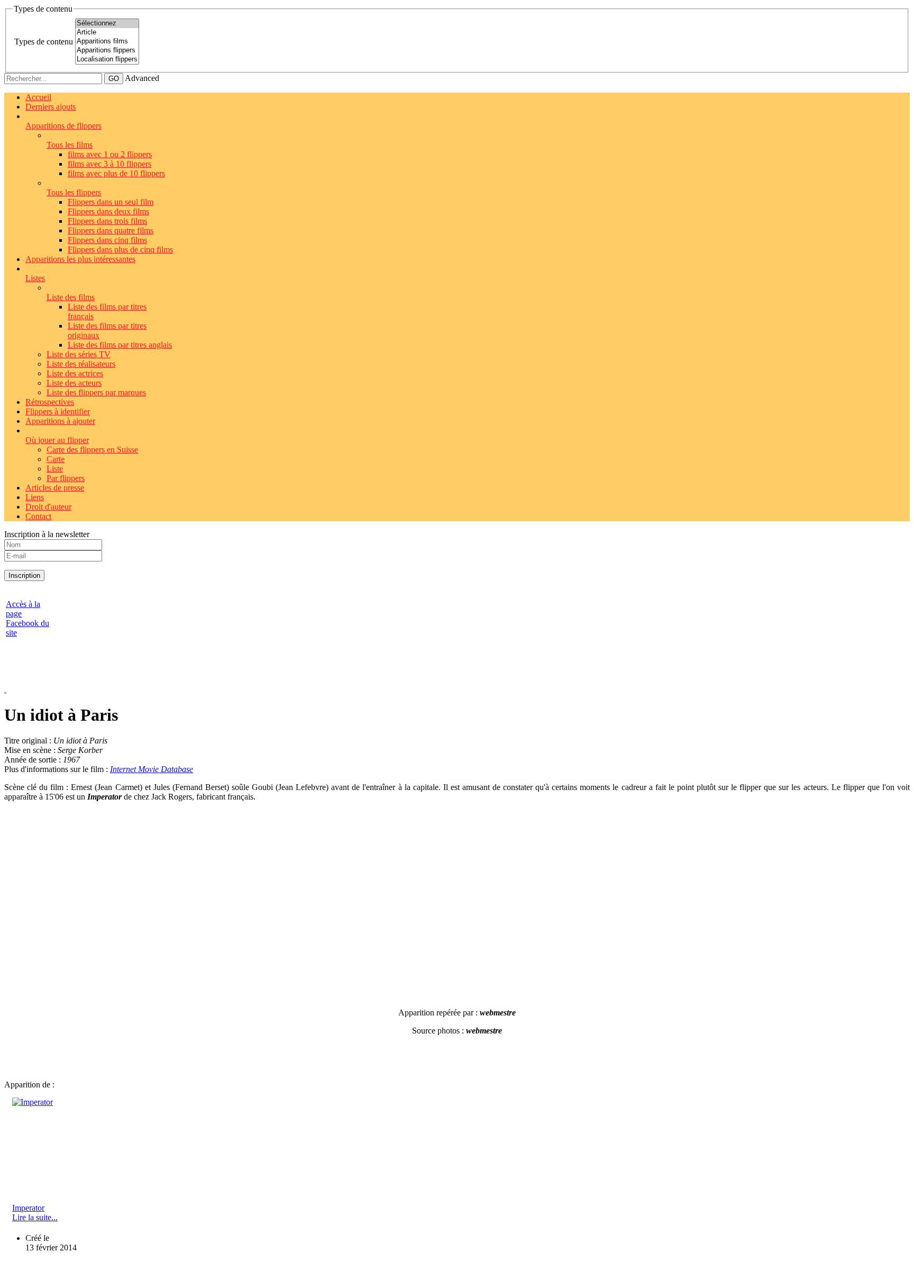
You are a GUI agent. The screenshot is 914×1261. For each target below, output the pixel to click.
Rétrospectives (49, 401)
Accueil (38, 97)
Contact (38, 516)
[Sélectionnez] (107, 23)
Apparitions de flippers (63, 125)
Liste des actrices (75, 373)
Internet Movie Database (151, 769)
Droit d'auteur (48, 506)
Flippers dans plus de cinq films (120, 249)
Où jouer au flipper (57, 440)
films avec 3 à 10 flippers (109, 163)
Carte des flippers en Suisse (92, 449)
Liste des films (71, 297)
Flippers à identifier (57, 411)
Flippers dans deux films (108, 211)
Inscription (24, 575)
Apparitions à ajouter (60, 420)
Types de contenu (43, 41)
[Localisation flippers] (107, 59)
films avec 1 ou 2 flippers (110, 154)
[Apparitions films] (107, 41)
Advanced (142, 78)
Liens (34, 497)
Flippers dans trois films (107, 220)
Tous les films (70, 144)
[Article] (107, 32)
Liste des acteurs (74, 382)
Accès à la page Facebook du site (27, 618)
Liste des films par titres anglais (120, 344)
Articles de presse (54, 487)
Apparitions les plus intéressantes (80, 259)
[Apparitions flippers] (107, 50)
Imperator (28, 1207)
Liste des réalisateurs (81, 363)
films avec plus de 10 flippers (116, 173)
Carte (56, 459)
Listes (35, 278)
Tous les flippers (74, 192)
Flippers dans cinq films (107, 239)
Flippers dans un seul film (110, 201)
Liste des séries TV (79, 354)
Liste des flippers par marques (96, 392)
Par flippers (66, 478)
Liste (55, 468)
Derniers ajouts (50, 106)
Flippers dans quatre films (110, 230)
